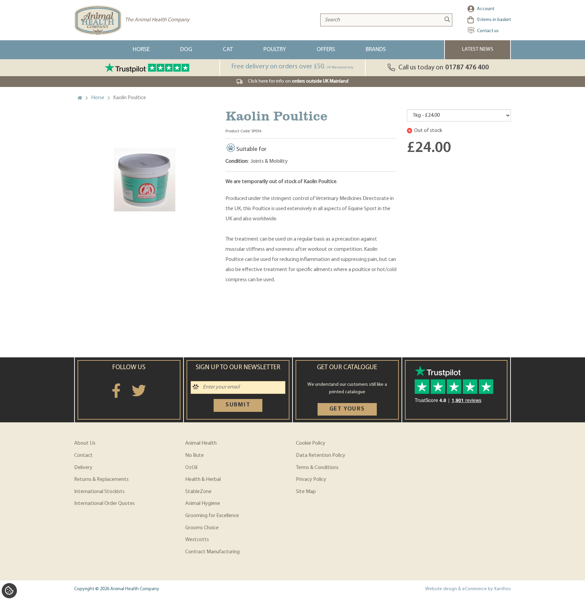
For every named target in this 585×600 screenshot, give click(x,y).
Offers (326, 49)
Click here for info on (298, 81)
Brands (376, 49)
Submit (238, 405)
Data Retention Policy (320, 455)
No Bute (194, 455)
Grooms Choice (202, 528)
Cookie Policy (310, 443)
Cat (228, 49)
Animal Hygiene (202, 503)
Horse (141, 49)
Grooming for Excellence (212, 515)
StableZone (198, 491)
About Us (84, 443)
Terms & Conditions (317, 467)
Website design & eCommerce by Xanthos (468, 589)
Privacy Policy (311, 479)
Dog (186, 49)
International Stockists (99, 491)
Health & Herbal (203, 479)
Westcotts (197, 539)
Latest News (477, 49)
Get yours (347, 409)
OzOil (191, 467)
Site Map (306, 491)
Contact (83, 455)
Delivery (83, 467)
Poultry (274, 49)
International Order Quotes (104, 503)
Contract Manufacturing (212, 552)
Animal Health (201, 443)
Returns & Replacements (101, 479)
